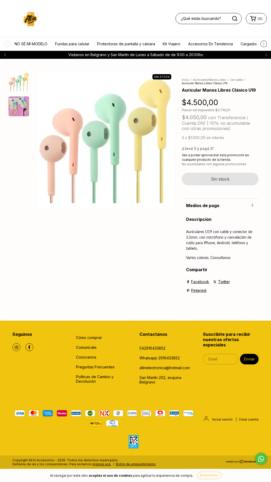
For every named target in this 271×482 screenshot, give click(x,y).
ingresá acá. (101, 464)
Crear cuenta (249, 419)
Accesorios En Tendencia (210, 44)
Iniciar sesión (222, 419)
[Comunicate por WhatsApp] (261, 459)
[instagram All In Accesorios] (16, 347)
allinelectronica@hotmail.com (164, 367)
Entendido (209, 475)
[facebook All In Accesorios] (29, 347)
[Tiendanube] (242, 462)
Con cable (236, 79)
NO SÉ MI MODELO (31, 44)
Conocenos (86, 357)
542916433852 (152, 348)
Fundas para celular (72, 44)
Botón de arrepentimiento (136, 464)
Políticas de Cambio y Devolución (95, 378)
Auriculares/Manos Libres (209, 79)
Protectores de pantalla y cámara (126, 44)
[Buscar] (234, 18)
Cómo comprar (89, 337)
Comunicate (86, 347)
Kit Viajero (171, 44)
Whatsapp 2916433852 (159, 358)
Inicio (185, 79)
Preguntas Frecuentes (95, 367)
